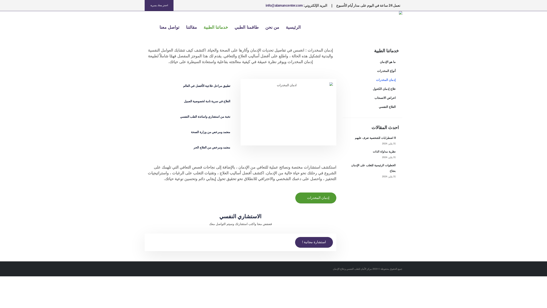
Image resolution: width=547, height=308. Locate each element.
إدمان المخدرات (386, 79)
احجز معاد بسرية (159, 5)
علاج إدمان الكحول (384, 88)
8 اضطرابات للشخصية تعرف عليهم (375, 137)
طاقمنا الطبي (247, 27)
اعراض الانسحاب (385, 97)
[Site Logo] (386, 27)
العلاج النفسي (387, 106)
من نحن (272, 27)
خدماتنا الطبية (216, 27)
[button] (150, 27)
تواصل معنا (169, 27)
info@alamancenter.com (284, 5)
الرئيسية (293, 27)
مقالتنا (191, 27)
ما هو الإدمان (388, 62)
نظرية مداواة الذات (384, 151)
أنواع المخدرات (386, 71)
